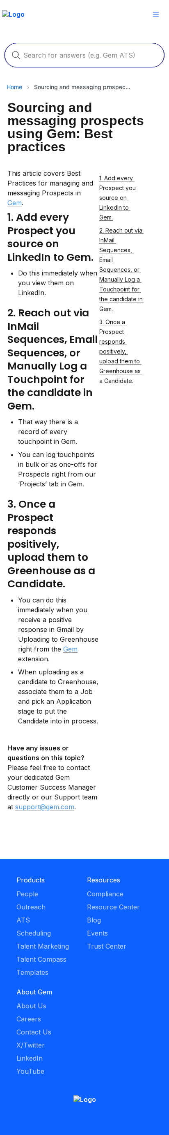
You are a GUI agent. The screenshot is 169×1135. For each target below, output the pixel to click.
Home (14, 86)
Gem (14, 203)
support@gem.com (44, 807)
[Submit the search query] (16, 55)
